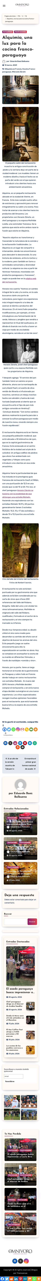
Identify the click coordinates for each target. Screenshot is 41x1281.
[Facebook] (4, 729)
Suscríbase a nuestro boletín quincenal (16, 1070)
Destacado (12, 818)
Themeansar (22, 1273)
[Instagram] (18, 729)
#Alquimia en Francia (13, 69)
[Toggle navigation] (4, 5)
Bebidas (11, 1200)
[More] (36, 729)
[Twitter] (9, 729)
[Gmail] (22, 729)
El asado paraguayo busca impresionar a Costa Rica (19, 992)
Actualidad (7, 32)
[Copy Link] (27, 729)
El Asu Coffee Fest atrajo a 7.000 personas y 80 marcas (19, 1231)
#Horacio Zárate (19, 72)
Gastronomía (20, 32)
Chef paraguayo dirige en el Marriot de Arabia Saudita (14, 1004)
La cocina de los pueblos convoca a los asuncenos (14, 1048)
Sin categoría (14, 1224)
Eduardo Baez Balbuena (19, 61)
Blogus (34, 1270)
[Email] (31, 729)
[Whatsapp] (13, 729)
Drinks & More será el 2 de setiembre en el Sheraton (15, 1018)
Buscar (8, 914)
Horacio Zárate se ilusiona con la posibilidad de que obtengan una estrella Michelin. (17, 493)
